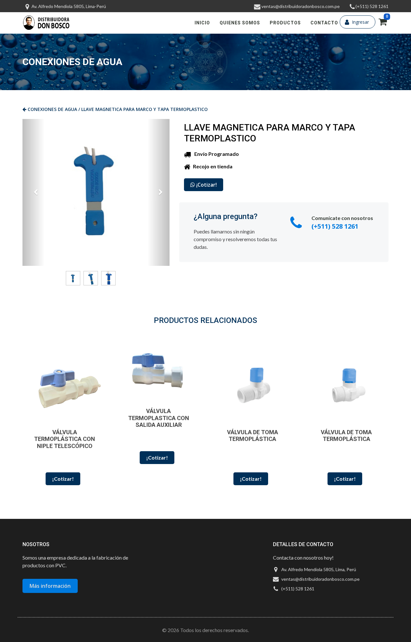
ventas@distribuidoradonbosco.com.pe (300, 6)
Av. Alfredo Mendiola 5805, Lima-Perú (68, 6)
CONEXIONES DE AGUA (51, 109)
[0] (383, 23)
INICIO (202, 22)
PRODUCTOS (285, 22)
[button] (33, 192)
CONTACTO (324, 22)
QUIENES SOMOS (240, 22)
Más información (50, 585)
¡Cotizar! (206, 184)
